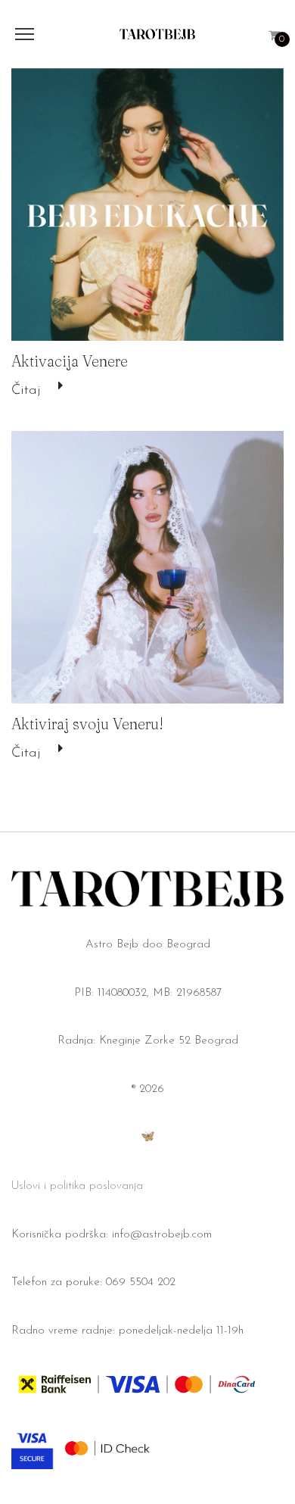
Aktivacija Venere (69, 360)
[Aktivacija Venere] (147, 204)
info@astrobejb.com (162, 1234)
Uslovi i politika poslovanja (77, 1186)
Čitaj (25, 391)
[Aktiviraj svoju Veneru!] (147, 567)
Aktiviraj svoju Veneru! (87, 723)
